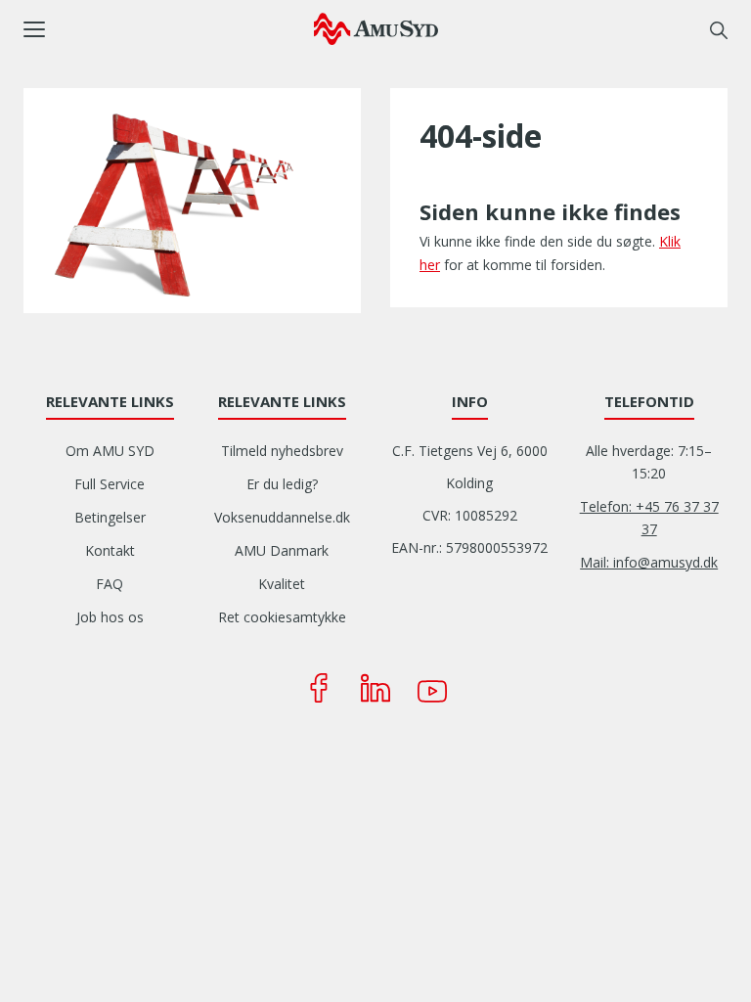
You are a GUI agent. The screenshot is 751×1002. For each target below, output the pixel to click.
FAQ (109, 583)
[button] (168, 29)
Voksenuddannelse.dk (282, 517)
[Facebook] (318, 688)
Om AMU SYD (110, 450)
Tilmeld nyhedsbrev (282, 450)
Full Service (109, 484)
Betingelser (110, 517)
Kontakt (110, 550)
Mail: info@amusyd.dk (649, 562)
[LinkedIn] (375, 688)
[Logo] (376, 28)
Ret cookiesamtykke (282, 617)
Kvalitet (281, 583)
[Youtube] (432, 688)
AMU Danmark (282, 550)
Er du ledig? (282, 484)
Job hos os (110, 617)
